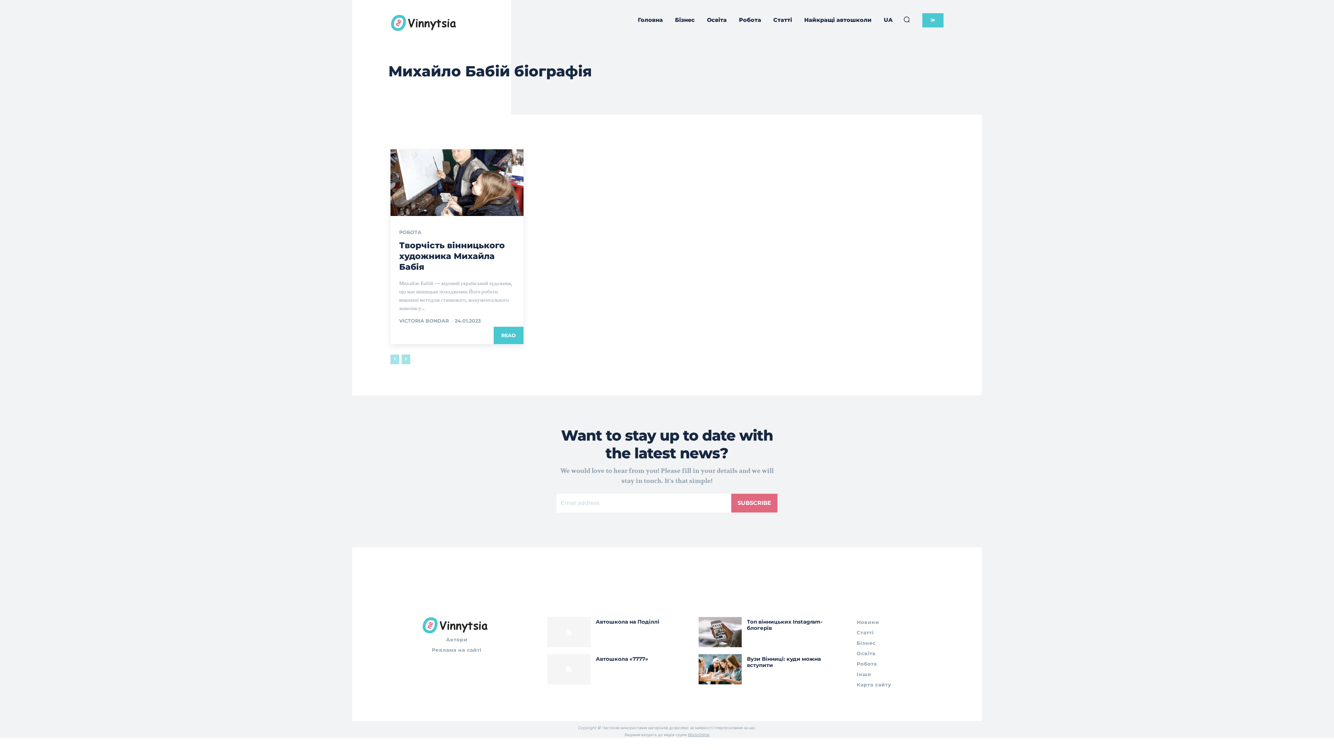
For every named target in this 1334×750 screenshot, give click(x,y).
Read (508, 335)
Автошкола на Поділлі (627, 621)
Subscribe (754, 503)
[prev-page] (394, 359)
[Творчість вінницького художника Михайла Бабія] (457, 182)
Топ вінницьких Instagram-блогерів (785, 624)
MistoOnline (698, 734)
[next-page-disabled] (406, 359)
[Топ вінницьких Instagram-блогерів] (720, 632)
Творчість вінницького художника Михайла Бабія (452, 256)
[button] (907, 19)
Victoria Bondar (424, 321)
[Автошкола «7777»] (569, 669)
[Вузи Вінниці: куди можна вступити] (720, 669)
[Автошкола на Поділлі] (569, 632)
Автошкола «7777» (622, 659)
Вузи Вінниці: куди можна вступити (784, 662)
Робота (410, 232)
